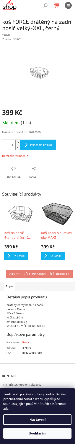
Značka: (11, 39)
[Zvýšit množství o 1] (17, 142)
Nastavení (37, 419)
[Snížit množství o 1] (17, 147)
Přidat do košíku (41, 144)
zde (5, 408)
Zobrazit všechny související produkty (39, 274)
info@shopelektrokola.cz (25, 385)
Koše (25, 342)
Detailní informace (14, 156)
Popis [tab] (9, 286)
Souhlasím (37, 433)
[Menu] (68, 5)
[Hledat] (45, 5)
